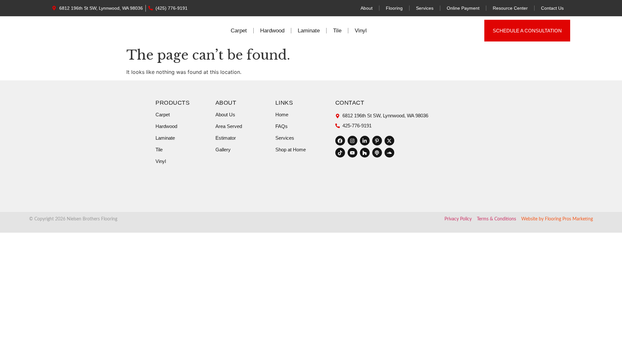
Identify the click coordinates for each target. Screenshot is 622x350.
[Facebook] (340, 141)
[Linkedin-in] (365, 141)
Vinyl (361, 31)
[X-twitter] (389, 141)
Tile (337, 31)
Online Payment (463, 8)
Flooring (394, 8)
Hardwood (272, 31)
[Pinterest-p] (377, 141)
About (367, 8)
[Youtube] (352, 153)
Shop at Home (290, 149)
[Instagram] (352, 141)
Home (281, 114)
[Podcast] (377, 153)
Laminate (309, 31)
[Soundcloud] (389, 153)
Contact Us (552, 8)
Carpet (239, 31)
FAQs (281, 126)
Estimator (225, 138)
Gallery (223, 149)
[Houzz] (365, 153)
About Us (225, 114)
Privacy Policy (458, 219)
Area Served (228, 126)
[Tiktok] (340, 153)
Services (424, 8)
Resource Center (510, 8)
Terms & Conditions (496, 219)
